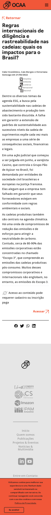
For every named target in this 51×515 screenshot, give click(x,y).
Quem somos (26, 435)
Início (25, 431)
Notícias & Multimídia (25, 448)
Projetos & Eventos (26, 442)
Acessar (39, 311)
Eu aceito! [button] (14, 509)
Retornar (13, 18)
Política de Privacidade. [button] (25, 503)
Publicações (25, 438)
